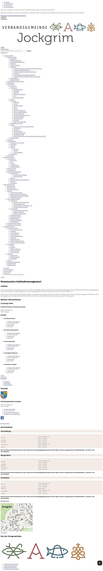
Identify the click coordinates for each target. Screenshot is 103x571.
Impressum (7, 381)
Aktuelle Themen (12, 57)
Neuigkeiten (13, 59)
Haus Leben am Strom (16, 229)
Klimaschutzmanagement (21, 207)
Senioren (12, 181)
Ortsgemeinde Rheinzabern (11, 569)
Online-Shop (10, 155)
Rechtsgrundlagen (19, 97)
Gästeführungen (11, 265)
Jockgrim (12, 146)
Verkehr (16, 109)
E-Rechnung (13, 88)
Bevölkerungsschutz (15, 60)
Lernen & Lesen (11, 159)
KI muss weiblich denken (20, 175)
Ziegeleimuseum (15, 239)
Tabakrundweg (14, 234)
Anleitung (16, 92)
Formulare (13, 101)
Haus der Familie (11, 168)
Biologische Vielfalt (15, 217)
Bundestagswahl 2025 (19, 133)
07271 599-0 (9, 409)
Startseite (6, 268)
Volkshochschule (15, 167)
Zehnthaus (13, 238)
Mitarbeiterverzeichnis (16, 123)
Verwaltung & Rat (8, 55)
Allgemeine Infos (18, 89)
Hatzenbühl (13, 144)
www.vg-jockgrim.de (12, 414)
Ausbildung (13, 67)
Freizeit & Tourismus (9, 226)
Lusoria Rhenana (14, 233)
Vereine (16, 151)
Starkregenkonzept (15, 215)
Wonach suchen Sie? (6, 51)
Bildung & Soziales (9, 157)
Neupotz (12, 147)
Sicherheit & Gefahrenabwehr (22, 115)
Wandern (12, 247)
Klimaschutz (13, 200)
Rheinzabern (13, 154)
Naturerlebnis (10, 244)
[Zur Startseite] (49, 46)
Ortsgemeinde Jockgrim (10, 565)
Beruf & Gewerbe (18, 105)
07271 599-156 (13, 322)
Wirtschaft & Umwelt (9, 184)
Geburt (15, 104)
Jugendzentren (11, 170)
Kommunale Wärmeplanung (21, 202)
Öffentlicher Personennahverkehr (19, 196)
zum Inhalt (6, 2)
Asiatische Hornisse (19, 212)
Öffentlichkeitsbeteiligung (17, 62)
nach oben (4, 377)
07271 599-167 (13, 356)
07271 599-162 (13, 333)
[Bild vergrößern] (51, 550)
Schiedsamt (13, 183)
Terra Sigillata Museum (16, 236)
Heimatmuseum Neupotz (17, 241)
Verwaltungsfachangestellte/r (22, 70)
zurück (2, 375)
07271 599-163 (13, 345)
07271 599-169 (13, 368)
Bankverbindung (5, 423)
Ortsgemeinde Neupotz (10, 567)
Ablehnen (3, 17)
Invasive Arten (14, 209)
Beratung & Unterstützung (14, 171)
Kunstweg (13, 231)
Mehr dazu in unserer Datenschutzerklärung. (13, 15)
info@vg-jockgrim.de (11, 412)
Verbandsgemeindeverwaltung (15, 81)
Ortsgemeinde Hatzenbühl (11, 564)
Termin (12, 99)
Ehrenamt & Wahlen (19, 117)
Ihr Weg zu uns (5, 501)
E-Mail (10, 325)
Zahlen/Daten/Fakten (16, 192)
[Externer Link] (51, 418)
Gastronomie (13, 255)
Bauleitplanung (11, 188)
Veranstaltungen (18, 152)
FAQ (15, 96)
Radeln (12, 246)
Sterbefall (16, 102)
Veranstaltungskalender (13, 262)
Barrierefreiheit (8, 385)
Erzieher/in (17, 73)
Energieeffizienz (14, 218)
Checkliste (16, 91)
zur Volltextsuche (8, 7)
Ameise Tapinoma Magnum (21, 210)
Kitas (11, 162)
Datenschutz (7, 383)
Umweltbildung (14, 165)
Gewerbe (16, 149)
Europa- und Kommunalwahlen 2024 (23, 126)
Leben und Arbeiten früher (17, 242)
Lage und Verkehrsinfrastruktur (18, 194)
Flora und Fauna (14, 252)
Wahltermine (17, 128)
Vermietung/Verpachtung (14, 225)
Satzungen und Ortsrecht (17, 142)
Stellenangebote (15, 65)
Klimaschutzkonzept (19, 204)
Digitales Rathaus (15, 80)
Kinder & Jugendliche (19, 110)
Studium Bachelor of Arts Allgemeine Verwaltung (27, 76)
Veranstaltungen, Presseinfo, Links (23, 205)
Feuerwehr (10, 139)
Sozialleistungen (18, 118)
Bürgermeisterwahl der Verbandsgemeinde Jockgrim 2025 (30, 136)
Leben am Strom (14, 250)
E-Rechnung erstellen (19, 94)
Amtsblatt (13, 63)
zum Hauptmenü (8, 4)
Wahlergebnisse (18, 131)
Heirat (15, 107)
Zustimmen (4, 19)
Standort (9, 191)
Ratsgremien (10, 83)
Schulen (12, 163)
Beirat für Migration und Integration (19, 180)
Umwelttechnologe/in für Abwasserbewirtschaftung (28, 68)
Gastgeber (10, 254)
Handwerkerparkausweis (14, 223)
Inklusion (12, 178)
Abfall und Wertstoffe (16, 220)
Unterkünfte (13, 259)
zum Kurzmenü (8, 5)
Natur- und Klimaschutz (13, 199)
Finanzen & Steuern (19, 113)
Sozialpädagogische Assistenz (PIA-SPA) (24, 75)
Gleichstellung (14, 173)
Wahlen (12, 125)
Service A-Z (13, 86)
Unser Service (11, 84)
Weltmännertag (18, 176)
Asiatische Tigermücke (20, 213)
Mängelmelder (14, 138)
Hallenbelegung (11, 263)
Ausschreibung (14, 78)
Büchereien (13, 160)
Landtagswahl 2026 (19, 134)
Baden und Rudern (15, 249)
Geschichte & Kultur (12, 228)
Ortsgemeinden (11, 141)
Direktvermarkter (15, 257)
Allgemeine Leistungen (20, 122)
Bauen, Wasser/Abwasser (20, 112)
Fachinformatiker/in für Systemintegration (25, 72)
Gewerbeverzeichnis (12, 189)
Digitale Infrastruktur (15, 197)
